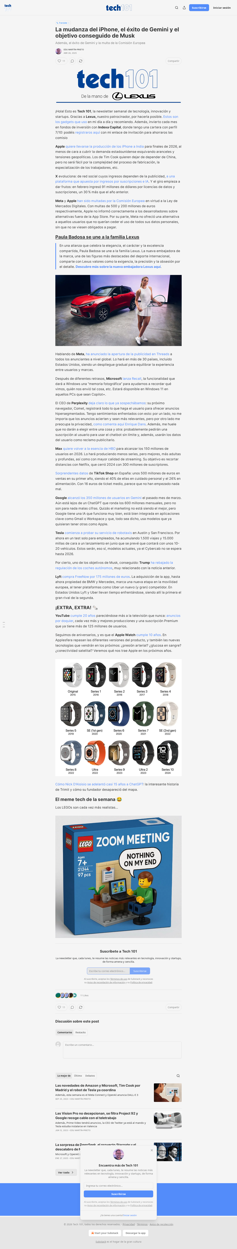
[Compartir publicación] (184, 7)
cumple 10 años (148, 635)
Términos (142, 1224)
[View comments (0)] (72, 61)
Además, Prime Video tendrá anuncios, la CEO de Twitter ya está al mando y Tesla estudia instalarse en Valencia (100, 1124)
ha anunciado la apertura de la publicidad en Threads (127, 354)
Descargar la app (136, 1233)
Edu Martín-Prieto (74, 49)
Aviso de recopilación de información (106, 1205)
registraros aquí (88, 132)
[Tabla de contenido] (3, 624)
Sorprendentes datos (71, 473)
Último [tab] (78, 1075)
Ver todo (63, 1172)
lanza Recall (132, 379)
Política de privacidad (141, 1205)
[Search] (176, 7)
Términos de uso (118, 1201)
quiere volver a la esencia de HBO (89, 449)
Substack (101, 1241)
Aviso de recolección (161, 1224)
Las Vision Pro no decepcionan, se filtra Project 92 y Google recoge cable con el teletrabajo (96, 1115)
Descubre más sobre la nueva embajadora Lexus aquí (118, 267)
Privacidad (129, 1224)
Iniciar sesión (222, 7)
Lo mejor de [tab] (64, 1075)
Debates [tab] (90, 1075)
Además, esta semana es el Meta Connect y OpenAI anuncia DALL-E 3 (96, 1095)
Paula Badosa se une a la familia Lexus (97, 237)
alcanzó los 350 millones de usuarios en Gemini (105, 498)
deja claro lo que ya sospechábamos (117, 403)
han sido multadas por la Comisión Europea (111, 201)
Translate (63, 22)
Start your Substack (106, 1233)
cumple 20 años (82, 616)
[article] (118, 1094)
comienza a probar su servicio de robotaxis (98, 533)
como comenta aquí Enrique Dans (119, 424)
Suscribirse (199, 7)
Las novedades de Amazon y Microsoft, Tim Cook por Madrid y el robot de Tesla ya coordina (97, 1088)
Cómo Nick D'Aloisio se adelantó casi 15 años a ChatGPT (99, 784)
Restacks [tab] (80, 1032)
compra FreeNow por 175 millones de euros (96, 577)
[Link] (50, 237)
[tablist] (71, 1032)
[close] (152, 1150)
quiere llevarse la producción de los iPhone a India (105, 146)
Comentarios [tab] (64, 1032)
